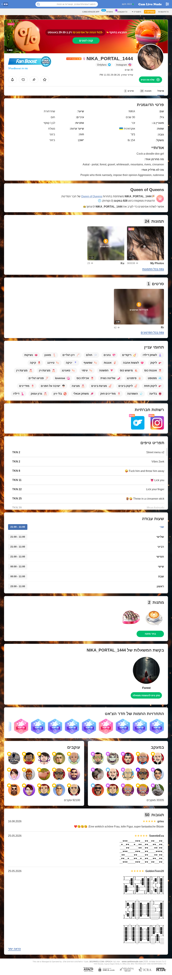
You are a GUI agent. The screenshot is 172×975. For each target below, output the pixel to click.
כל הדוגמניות (163, 12)
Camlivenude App (90, 12)
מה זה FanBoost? (18, 68)
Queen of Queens (91, 196)
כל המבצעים (122, 12)
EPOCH (108, 962)
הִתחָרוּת (109, 12)
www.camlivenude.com (132, 961)
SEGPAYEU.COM (96, 962)
